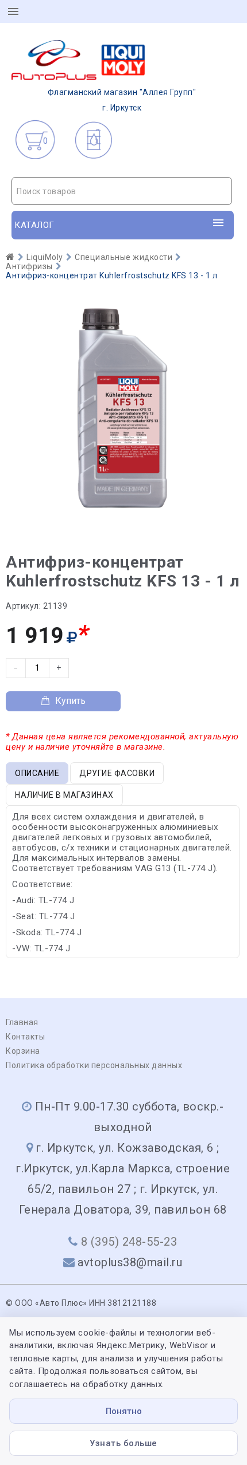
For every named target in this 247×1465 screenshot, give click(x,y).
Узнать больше (123, 1443)
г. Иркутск (122, 100)
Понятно (124, 1411)
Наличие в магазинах (64, 795)
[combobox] (121, 191)
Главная (22, 1022)
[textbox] (121, 191)
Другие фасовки (117, 773)
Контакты (25, 1036)
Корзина (23, 1051)
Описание (37, 773)
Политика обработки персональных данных (94, 1065)
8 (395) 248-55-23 (129, 1242)
